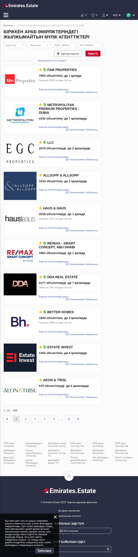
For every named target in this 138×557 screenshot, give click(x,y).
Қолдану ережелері (69, 510)
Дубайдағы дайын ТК (54, 461)
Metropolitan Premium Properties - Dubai (59, 108)
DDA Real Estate (62, 277)
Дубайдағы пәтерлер (9, 451)
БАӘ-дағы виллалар (98, 444)
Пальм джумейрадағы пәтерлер (34, 453)
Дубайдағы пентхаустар (77, 451)
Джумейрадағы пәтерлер (34, 444)
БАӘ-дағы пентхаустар (77, 444)
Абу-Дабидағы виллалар (100, 458)
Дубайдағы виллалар (99, 451)
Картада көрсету (70, 53)
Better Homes (60, 312)
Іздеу (91, 53)
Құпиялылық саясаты (69, 516)
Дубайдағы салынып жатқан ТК (57, 453)
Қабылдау (44, 550)
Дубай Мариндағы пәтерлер (32, 463)
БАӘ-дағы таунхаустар (121, 444)
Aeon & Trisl (55, 380)
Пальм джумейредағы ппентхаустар (78, 460)
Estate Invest (60, 347)
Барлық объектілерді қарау (54, 89)
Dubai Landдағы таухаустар (123, 458)
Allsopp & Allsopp (61, 175)
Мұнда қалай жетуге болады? (52, 61)
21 (68, 419)
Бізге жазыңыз (71, 531)
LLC (50, 142)
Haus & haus (54, 208)
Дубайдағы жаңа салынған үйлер (57, 444)
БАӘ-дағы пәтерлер (9, 444)
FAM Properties (62, 70)
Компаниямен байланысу (84, 92)
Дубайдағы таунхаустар (121, 451)
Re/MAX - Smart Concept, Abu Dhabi (57, 245)
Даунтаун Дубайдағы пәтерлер (9, 460)
